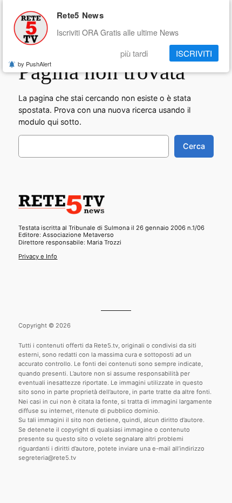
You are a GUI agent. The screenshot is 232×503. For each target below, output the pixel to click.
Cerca (194, 146)
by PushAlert (34, 63)
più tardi (134, 53)
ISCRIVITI (194, 53)
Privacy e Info (37, 256)
